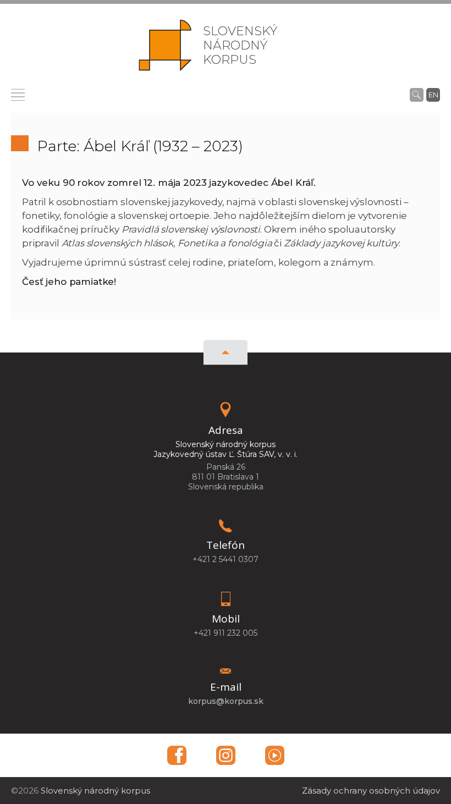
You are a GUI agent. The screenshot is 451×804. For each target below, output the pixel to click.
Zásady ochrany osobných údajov (371, 790)
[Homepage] (165, 45)
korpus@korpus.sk (225, 701)
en (433, 94)
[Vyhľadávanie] (417, 94)
